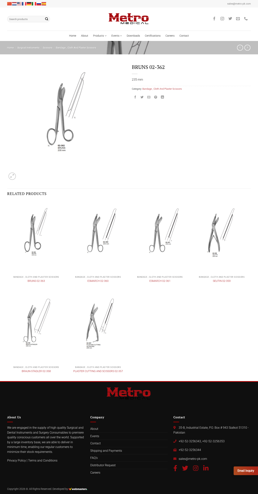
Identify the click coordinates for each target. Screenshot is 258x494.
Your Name (101, 218)
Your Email (100, 232)
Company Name (103, 247)
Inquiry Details (101, 262)
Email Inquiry (245, 470)
